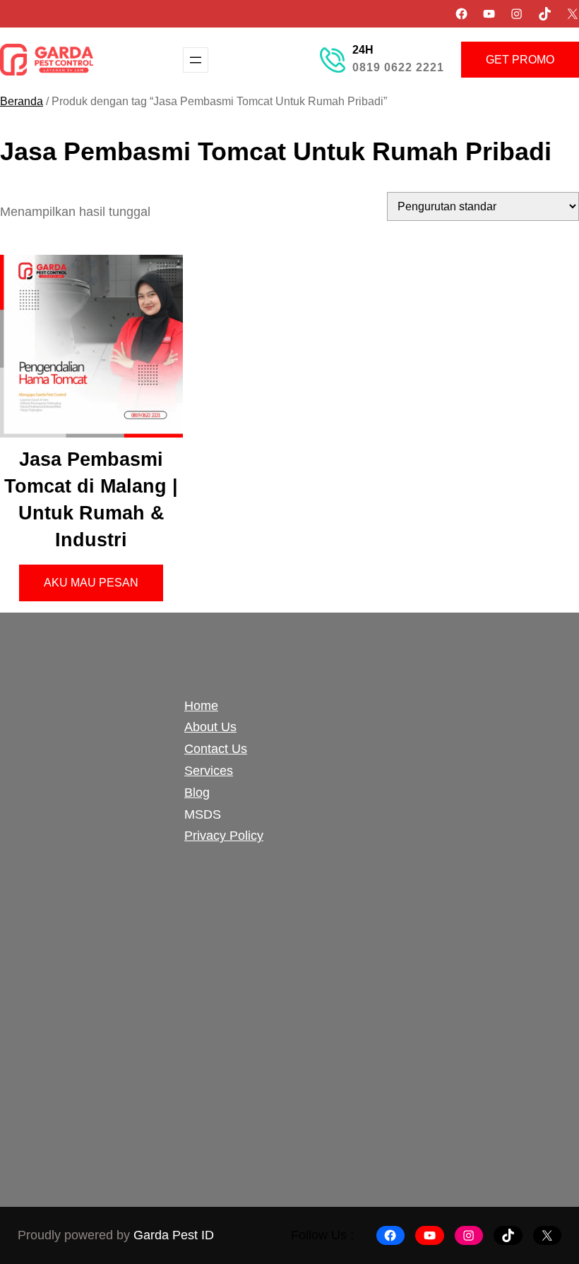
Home (201, 706)
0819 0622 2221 (398, 67)
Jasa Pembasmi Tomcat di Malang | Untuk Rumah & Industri (91, 499)
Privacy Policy (223, 836)
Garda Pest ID (173, 1235)
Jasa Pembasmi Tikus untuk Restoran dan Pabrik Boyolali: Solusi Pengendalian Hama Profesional (363, 793)
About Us (210, 727)
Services (208, 771)
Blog (197, 793)
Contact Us (215, 749)
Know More (91, 1128)
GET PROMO (520, 60)
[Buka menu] (195, 60)
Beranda (21, 101)
